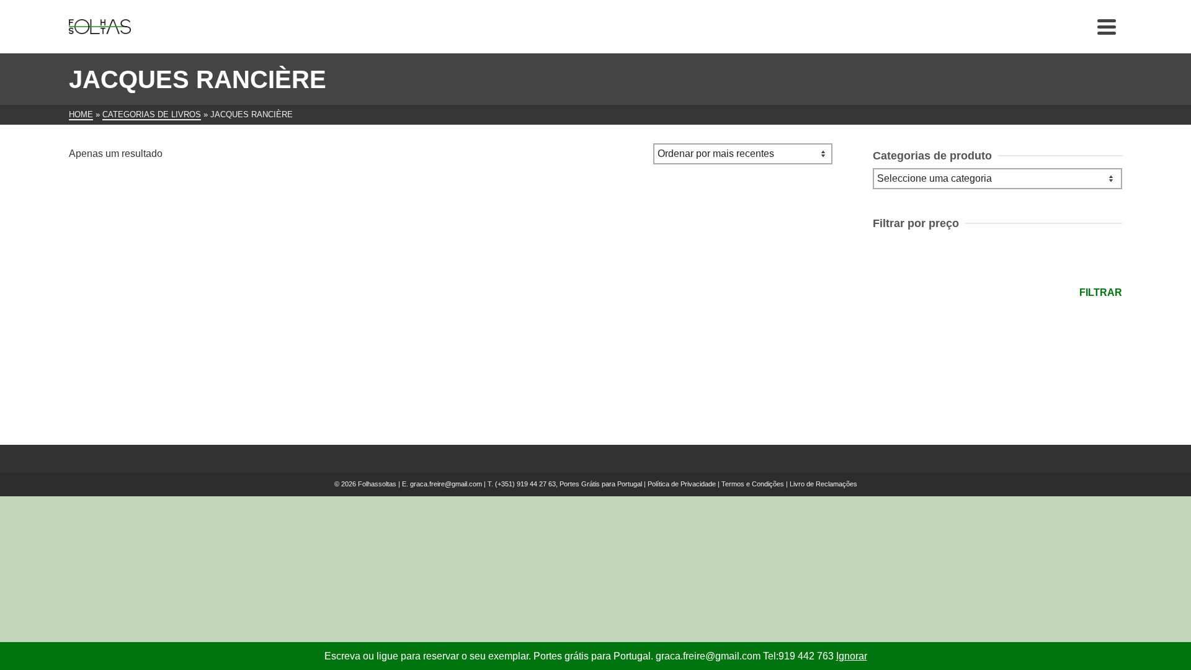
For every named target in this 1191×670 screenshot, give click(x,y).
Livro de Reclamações (823, 484)
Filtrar (1100, 292)
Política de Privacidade (682, 484)
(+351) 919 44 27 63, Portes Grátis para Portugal (569, 484)
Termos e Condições (752, 484)
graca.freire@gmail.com (446, 484)
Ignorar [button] (851, 656)
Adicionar (140, 370)
